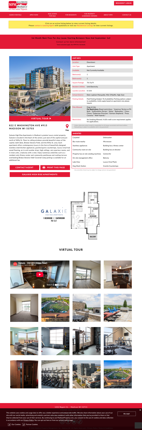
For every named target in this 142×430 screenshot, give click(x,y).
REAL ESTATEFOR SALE (52, 15)
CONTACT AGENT (24, 168)
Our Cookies (16, 424)
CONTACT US (126, 15)
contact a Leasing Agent (44, 25)
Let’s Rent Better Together (18, 9)
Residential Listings (85, 25)
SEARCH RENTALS (15, 15)
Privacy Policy (28, 420)
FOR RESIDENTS (71, 15)
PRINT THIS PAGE (55, 168)
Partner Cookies (32, 424)
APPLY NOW (34, 15)
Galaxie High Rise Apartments (39, 175)
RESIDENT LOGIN (124, 3)
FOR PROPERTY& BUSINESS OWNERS (89, 15)
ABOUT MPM (108, 15)
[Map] (67, 127)
